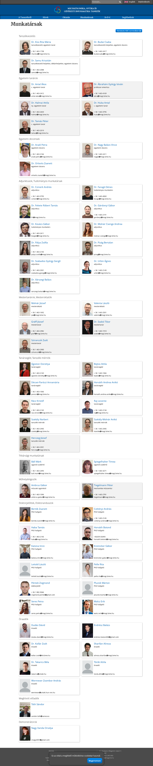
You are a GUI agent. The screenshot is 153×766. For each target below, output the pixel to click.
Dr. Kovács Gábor (40, 224)
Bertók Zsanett (39, 508)
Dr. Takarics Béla (40, 662)
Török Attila (100, 662)
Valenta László (101, 303)
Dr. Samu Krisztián (41, 60)
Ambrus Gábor (39, 485)
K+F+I (107, 17)
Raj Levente (100, 400)
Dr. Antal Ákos (38, 84)
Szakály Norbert (39, 419)
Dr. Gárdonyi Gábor (104, 205)
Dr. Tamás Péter (39, 121)
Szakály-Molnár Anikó (105, 419)
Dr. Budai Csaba (102, 42)
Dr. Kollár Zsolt (39, 643)
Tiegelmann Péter (103, 485)
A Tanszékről (25, 17)
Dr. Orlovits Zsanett (41, 163)
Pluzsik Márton (102, 582)
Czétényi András (102, 508)
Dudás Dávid (38, 625)
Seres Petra (37, 601)
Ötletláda (51, 751)
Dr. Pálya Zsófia (39, 242)
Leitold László (38, 564)
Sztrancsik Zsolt (39, 340)
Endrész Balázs (102, 625)
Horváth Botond (102, 527)
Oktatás (66, 17)
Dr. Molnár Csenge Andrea (108, 224)
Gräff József (37, 321)
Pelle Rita (99, 564)
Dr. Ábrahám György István (108, 84)
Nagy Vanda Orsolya (42, 728)
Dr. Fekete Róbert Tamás (44, 205)
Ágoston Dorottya (40, 363)
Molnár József (38, 303)
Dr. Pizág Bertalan (103, 242)
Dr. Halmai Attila (40, 102)
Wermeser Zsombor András (46, 680)
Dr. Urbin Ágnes (102, 261)
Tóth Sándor (37, 704)
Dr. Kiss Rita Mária (41, 42)
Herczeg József (39, 438)
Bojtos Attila (100, 363)
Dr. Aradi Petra (39, 144)
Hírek (45, 17)
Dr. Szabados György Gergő (45, 261)
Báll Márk (36, 461)
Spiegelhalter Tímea (104, 461)
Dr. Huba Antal (102, 102)
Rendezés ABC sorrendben (128, 31)
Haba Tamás (38, 527)
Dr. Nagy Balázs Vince (105, 144)
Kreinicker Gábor (103, 546)
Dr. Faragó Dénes (103, 187)
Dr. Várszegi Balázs (41, 279)
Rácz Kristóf (37, 400)
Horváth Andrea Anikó (106, 382)
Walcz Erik (99, 601)
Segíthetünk (128, 17)
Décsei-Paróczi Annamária (45, 382)
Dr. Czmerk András (41, 187)
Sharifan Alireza (102, 643)
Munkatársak (86, 17)
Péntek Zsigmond (40, 582)
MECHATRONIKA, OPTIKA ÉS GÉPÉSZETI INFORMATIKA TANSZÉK (82, 10)
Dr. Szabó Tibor (102, 321)
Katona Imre (38, 546)
